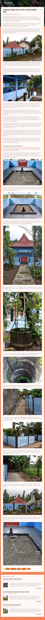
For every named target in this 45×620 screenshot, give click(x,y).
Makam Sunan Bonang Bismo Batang (12, 605)
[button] (41, 9)
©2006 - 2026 (22, 618)
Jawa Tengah (13, 568)
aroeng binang (8, 3)
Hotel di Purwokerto (13, 149)
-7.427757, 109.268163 (28, 147)
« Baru (2, 573)
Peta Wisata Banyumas (14, 150)
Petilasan (18, 568)
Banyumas (8, 568)
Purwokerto (24, 568)
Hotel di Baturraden (20, 149)
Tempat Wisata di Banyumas (30, 149)
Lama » (43, 573)
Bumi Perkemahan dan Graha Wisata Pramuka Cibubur (16, 592)
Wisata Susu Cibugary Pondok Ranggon (12, 579)
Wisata (28, 568)
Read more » (39, 588)
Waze (33, 147)
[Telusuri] (43, 3)
